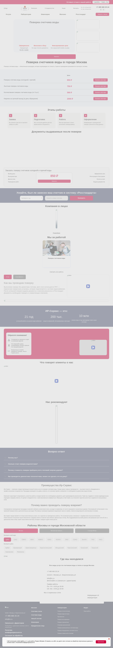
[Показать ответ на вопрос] (5, 458)
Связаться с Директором (14, 623)
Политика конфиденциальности (13, 631)
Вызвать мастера (100, 80)
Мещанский (59, 548)
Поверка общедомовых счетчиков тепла (67, 630)
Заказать (56, 56)
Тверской (94, 548)
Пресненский (72, 548)
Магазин (63, 14)
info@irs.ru (50, 578)
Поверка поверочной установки (65, 633)
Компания (34, 8)
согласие (67, 641)
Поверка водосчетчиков (63, 613)
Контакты (76, 8)
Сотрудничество (49, 8)
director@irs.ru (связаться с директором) (61, 581)
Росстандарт (81, 14)
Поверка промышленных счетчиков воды (67, 627)
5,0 (107, 2)
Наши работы (87, 611)
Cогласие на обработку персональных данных (14, 637)
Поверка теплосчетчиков (63, 611)
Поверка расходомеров (63, 619)
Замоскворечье (30, 548)
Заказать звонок (102, 14)
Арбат (7, 548)
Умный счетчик (36, 618)
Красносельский (46, 548)
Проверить (81, 198)
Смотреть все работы (56, 272)
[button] (88, 286)
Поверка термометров (63, 622)
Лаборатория (26, 14)
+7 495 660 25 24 (102, 7)
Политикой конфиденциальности (25, 642)
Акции (63, 8)
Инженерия (45, 14)
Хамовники (9, 552)
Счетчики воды (36, 615)
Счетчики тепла (36, 611)
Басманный (17, 548)
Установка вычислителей (63, 625)
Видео (86, 607)
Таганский (84, 548)
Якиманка (20, 552)
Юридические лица (37, 626)
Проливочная (60, 616)
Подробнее (56, 233)
